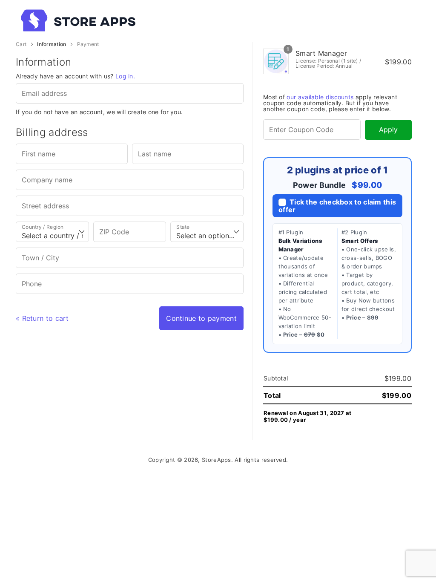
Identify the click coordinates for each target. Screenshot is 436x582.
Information (51, 44)
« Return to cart (42, 318)
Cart (21, 44)
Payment (88, 44)
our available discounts (320, 97)
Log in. (125, 76)
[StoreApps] (151, 20)
